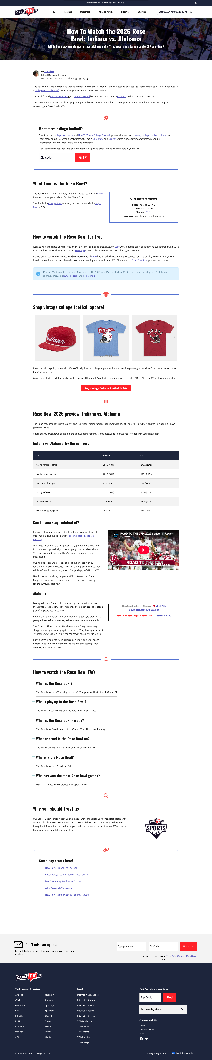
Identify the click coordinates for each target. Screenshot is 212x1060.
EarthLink (19, 1026)
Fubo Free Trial (139, 260)
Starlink (48, 1015)
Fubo (94, 256)
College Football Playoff (47, 90)
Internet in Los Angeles (88, 994)
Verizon (48, 1026)
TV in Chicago (83, 1042)
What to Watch (106, 11)
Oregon (112, 138)
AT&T (17, 1000)
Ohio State (98, 138)
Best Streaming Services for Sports (63, 881)
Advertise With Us (147, 1029)
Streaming (85, 11)
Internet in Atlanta (85, 1005)
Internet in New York (86, 1000)
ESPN (100, 193)
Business (142, 11)
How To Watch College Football (94, 135)
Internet (68, 11)
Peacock (73, 275)
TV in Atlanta (83, 1031)
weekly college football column (150, 135)
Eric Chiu (49, 71)
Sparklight (50, 1005)
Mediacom (50, 994)
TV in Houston (83, 1037)
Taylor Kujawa (58, 74)
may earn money (96, 2)
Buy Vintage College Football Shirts (106, 388)
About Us (143, 1025)
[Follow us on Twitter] (146, 1040)
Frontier (19, 1031)
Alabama (121, 96)
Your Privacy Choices (185, 1053)
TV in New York (84, 1026)
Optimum (49, 1000)
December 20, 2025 (164, 615)
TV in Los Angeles (85, 1021)
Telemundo (89, 275)
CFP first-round (82, 96)
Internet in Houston (86, 1010)
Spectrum (49, 1010)
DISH (17, 1021)
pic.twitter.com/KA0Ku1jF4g (144, 609)
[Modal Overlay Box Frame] (106, 948)
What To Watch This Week (58, 888)
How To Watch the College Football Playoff (67, 894)
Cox (17, 1010)
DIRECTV (19, 1015)
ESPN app (80, 250)
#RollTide (161, 606)
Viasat (48, 1031)
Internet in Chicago (86, 1015)
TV (54, 11)
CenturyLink (21, 1005)
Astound (19, 994)
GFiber (18, 1037)
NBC (65, 275)
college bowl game (63, 135)
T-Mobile (49, 1021)
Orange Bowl (55, 203)
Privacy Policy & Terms (157, 1053)
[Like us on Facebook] (141, 1040)
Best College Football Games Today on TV (66, 874)
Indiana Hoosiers (59, 96)
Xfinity (48, 1037)
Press (141, 1033)
